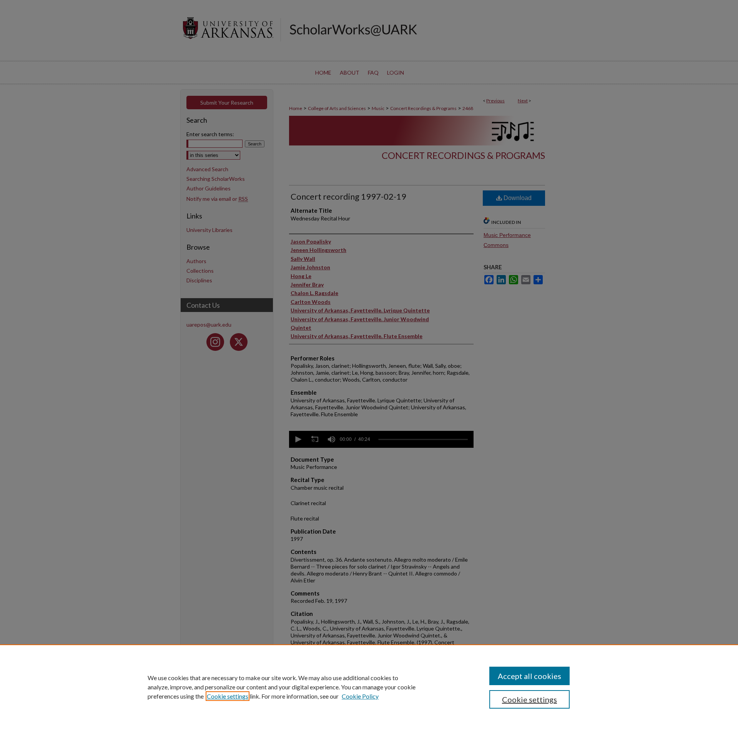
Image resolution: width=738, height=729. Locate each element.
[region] (369, 686)
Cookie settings (227, 696)
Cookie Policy (360, 696)
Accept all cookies (529, 676)
